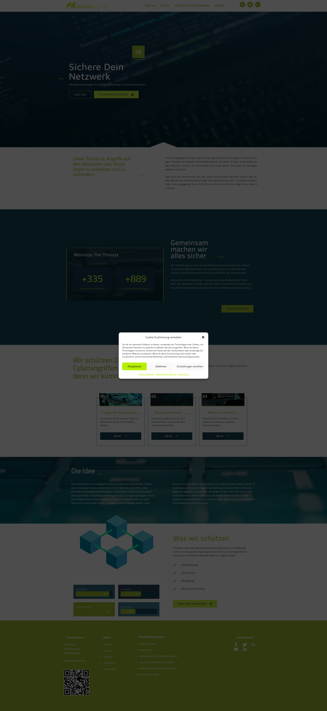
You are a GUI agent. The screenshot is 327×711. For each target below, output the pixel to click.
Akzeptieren (135, 366)
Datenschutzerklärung (166, 374)
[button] (203, 337)
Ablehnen (161, 366)
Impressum (183, 374)
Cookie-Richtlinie (146, 374)
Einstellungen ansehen (190, 366)
